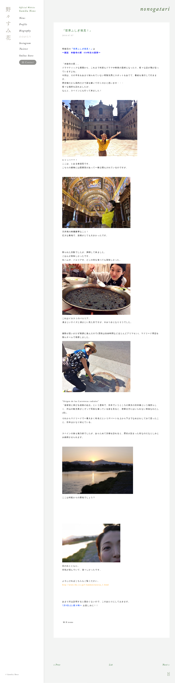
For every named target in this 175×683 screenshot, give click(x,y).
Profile (31, 24)
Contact (27, 62)
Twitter (31, 49)
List (111, 664)
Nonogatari (107, 12)
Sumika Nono (12, 674)
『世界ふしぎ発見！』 (77, 30)
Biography (31, 31)
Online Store (31, 56)
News (31, 18)
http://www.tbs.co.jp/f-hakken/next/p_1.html (85, 585)
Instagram (31, 43)
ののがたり (31, 37)
